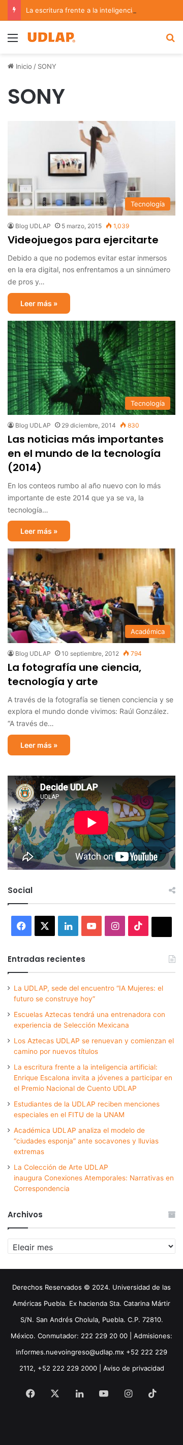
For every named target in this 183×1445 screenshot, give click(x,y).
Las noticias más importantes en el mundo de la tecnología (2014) (86, 453)
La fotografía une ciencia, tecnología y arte (74, 674)
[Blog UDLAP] (50, 37)
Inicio (23, 66)
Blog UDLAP (33, 226)
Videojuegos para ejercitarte (83, 240)
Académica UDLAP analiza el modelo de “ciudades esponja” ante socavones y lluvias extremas (86, 1141)
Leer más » (38, 303)
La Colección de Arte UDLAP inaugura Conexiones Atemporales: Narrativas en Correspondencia (94, 1178)
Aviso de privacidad (133, 1368)
